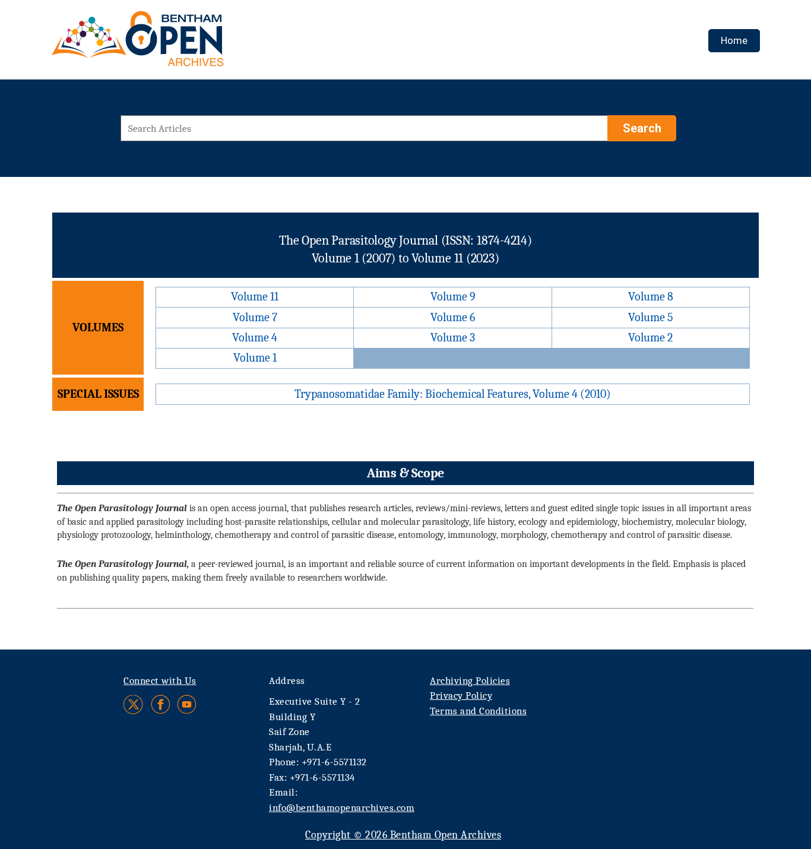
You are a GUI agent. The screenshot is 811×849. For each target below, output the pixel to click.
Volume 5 (650, 317)
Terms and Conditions (478, 711)
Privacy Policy (461, 695)
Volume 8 (650, 296)
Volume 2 (650, 337)
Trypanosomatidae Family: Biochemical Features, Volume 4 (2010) (452, 394)
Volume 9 (453, 296)
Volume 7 (255, 317)
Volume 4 (254, 337)
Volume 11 (254, 296)
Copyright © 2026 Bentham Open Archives (403, 835)
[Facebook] (160, 704)
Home (734, 40)
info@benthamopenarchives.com (341, 807)
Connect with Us (160, 680)
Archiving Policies (470, 680)
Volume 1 (255, 358)
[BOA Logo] (172, 43)
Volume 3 (452, 337)
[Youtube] (186, 704)
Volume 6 (452, 317)
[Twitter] (133, 704)
